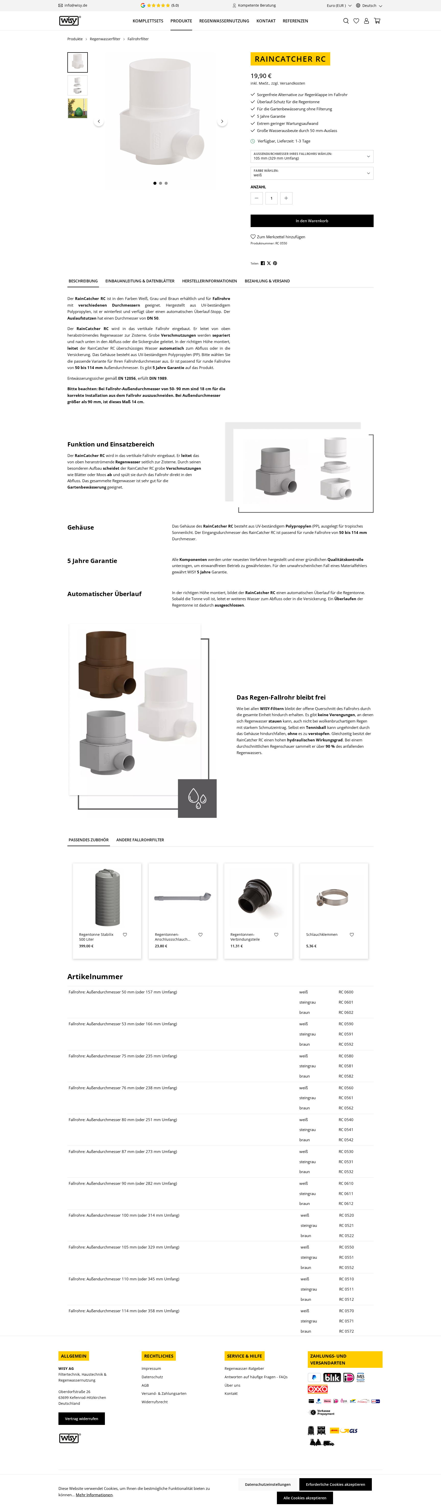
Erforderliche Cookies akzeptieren (335, 1484)
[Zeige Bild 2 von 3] (160, 183)
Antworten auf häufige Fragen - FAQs (256, 1376)
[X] (269, 263)
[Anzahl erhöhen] (286, 198)
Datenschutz (152, 1376)
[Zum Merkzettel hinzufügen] (125, 936)
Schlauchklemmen (322, 934)
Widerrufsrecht (155, 1401)
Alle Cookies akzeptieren (305, 1497)
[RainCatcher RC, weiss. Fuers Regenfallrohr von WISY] (160, 121)
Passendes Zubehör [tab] (89, 839)
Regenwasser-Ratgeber (244, 1368)
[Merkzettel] (356, 20)
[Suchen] (346, 20)
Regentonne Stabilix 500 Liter (96, 937)
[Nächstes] (222, 121)
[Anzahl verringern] (257, 198)
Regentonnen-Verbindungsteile (245, 937)
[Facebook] (263, 263)
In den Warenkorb (312, 220)
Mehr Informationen (94, 1494)
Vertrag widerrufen (81, 1418)
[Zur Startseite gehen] (69, 21)
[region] (149, 121)
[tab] (83, 281)
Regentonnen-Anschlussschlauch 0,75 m (171, 937)
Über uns (232, 1385)
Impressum (151, 1368)
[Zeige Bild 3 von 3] (166, 183)
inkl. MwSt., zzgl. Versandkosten (278, 83)
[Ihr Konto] (366, 20)
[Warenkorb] (377, 21)
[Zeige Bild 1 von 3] (154, 183)
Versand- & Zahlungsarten (164, 1393)
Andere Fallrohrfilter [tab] (140, 839)
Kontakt (231, 1393)
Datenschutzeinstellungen (268, 1484)
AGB (145, 1385)
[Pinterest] (275, 263)
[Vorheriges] (99, 121)
